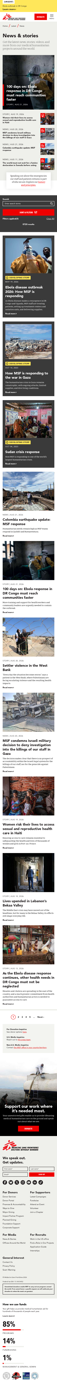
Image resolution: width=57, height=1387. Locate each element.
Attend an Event (37, 1204)
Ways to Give (8, 1208)
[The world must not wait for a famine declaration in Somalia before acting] (28, 164)
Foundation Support (11, 1223)
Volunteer (34, 1208)
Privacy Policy (9, 1266)
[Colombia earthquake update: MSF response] (28, 149)
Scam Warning (9, 1270)
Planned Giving (9, 1220)
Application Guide (38, 1246)
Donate (28, 1128)
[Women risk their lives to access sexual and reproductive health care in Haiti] (28, 119)
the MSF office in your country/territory (30, 1047)
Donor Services (9, 1196)
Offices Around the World (14, 1243)
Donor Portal (8, 1200)
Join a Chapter (36, 1212)
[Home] (15, 16)
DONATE (41, 16)
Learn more (9, 9)
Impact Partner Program (13, 1216)
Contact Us (7, 1262)
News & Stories (9, 1239)
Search (6, 199)
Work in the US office (39, 1239)
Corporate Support (11, 1227)
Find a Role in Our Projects (42, 1243)
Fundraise (34, 1200)
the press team (24, 1039)
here (25, 1032)
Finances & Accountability (14, 1204)
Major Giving (8, 1212)
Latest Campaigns (38, 1196)
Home (5, 26)
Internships (35, 1250)
